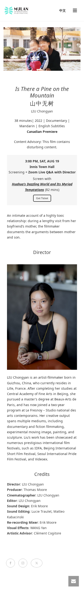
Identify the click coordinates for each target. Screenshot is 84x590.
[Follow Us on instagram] (22, 563)
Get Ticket (42, 198)
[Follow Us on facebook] (10, 563)
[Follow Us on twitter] (36, 563)
